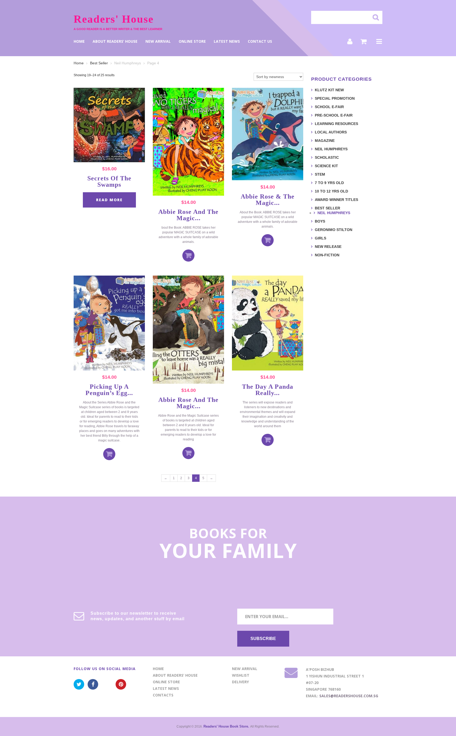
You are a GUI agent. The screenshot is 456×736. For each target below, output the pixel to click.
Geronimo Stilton (333, 230)
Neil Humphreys (331, 149)
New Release (328, 246)
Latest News (227, 41)
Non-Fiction (327, 255)
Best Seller (99, 63)
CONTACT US (260, 41)
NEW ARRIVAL (158, 41)
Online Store (192, 41)
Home (79, 41)
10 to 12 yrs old (331, 191)
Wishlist (240, 675)
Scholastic (327, 157)
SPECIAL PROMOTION (335, 98)
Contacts (163, 694)
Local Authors (331, 132)
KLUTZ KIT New (329, 90)
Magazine (325, 140)
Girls (320, 238)
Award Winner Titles (336, 200)
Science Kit (326, 166)
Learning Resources (336, 124)
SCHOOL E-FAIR (329, 107)
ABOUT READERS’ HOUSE (115, 41)
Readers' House (114, 19)
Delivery (240, 681)
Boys (320, 221)
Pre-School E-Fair (334, 115)
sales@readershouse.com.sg (348, 695)
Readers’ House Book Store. (226, 726)
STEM (320, 174)
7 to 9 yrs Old (329, 183)
